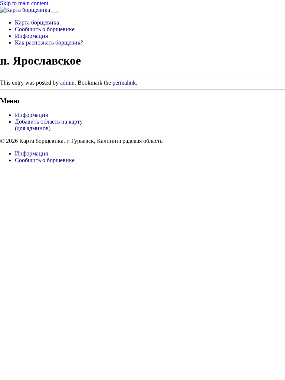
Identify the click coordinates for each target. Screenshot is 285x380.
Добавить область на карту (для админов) (49, 124)
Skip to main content (24, 3)
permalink (124, 82)
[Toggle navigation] (55, 12)
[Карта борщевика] (26, 10)
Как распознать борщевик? (49, 42)
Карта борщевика (37, 22)
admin (67, 82)
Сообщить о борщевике (45, 29)
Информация (31, 36)
